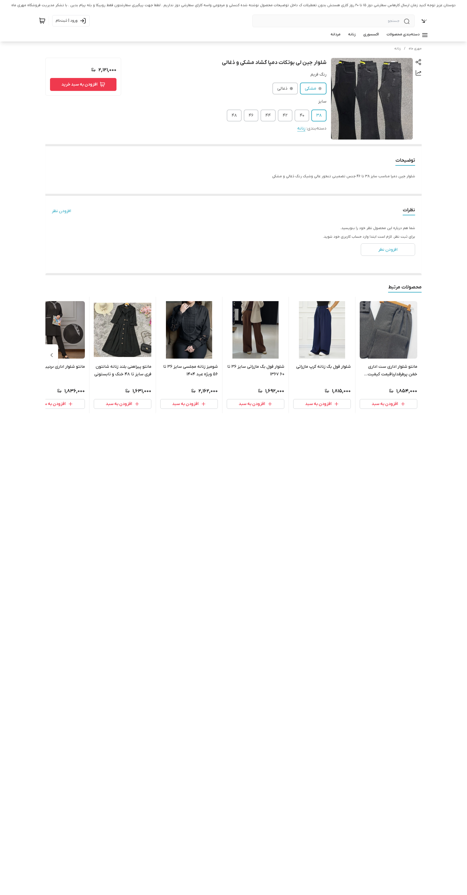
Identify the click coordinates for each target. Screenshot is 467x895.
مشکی (310, 88)
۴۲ (285, 115)
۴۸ (234, 115)
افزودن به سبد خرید (79, 84)
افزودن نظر (61, 211)
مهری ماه (415, 48)
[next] (51, 355)
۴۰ (302, 115)
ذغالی (282, 88)
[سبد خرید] (42, 21)
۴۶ (251, 115)
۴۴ (268, 115)
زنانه (397, 48)
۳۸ (319, 115)
